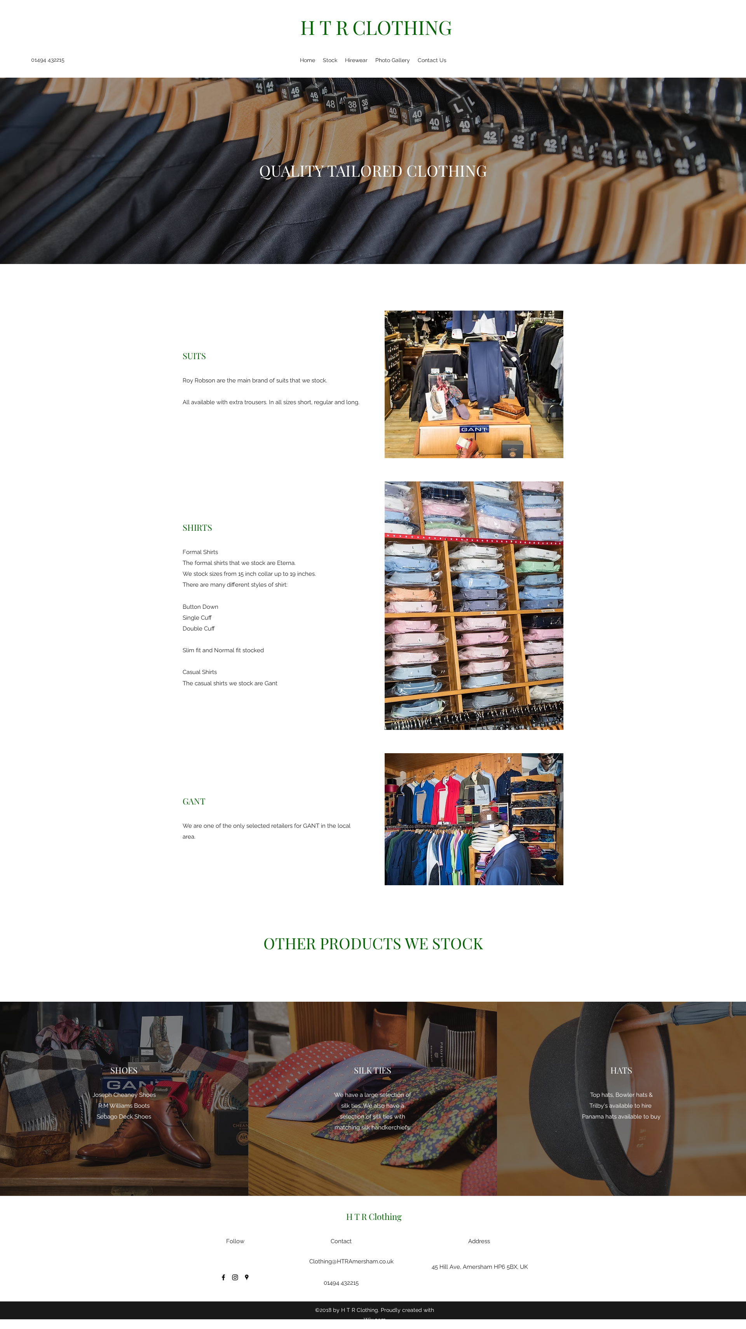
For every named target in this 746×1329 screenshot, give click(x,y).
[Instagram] (235, 1277)
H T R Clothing (374, 1216)
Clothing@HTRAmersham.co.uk (351, 1261)
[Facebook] (223, 1277)
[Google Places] (247, 1277)
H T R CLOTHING (376, 27)
